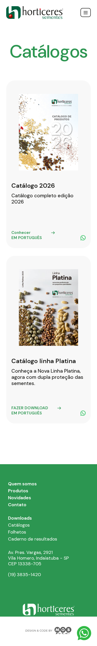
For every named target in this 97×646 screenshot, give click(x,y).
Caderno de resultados (32, 539)
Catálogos (19, 525)
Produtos (18, 491)
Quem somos (22, 484)
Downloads (20, 518)
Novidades (19, 498)
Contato (17, 505)
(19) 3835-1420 (24, 574)
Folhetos (17, 532)
